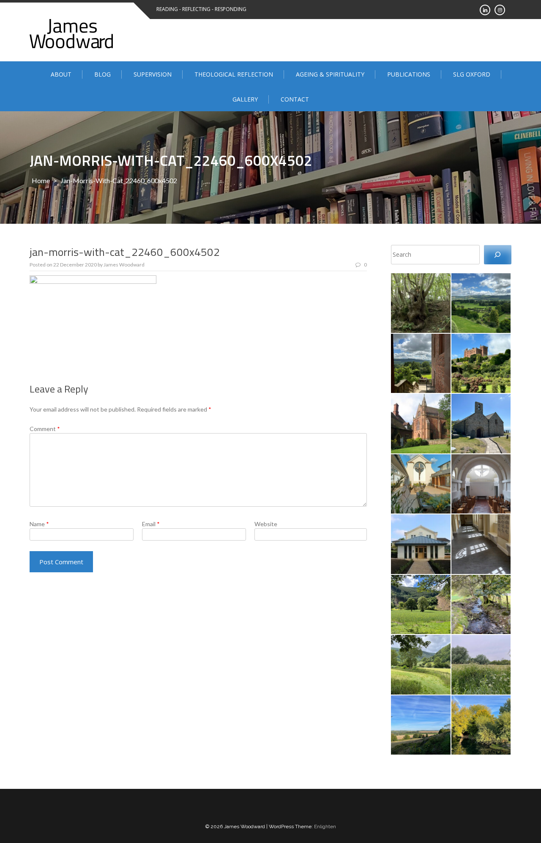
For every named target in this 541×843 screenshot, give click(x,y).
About (61, 74)
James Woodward (124, 264)
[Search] (497, 255)
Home (41, 180)
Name (39, 523)
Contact (295, 99)
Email (151, 523)
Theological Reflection (233, 74)
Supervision (153, 74)
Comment (45, 428)
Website (265, 523)
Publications (408, 74)
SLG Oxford (471, 74)
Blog (102, 74)
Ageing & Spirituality (330, 74)
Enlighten (325, 826)
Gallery (245, 99)
